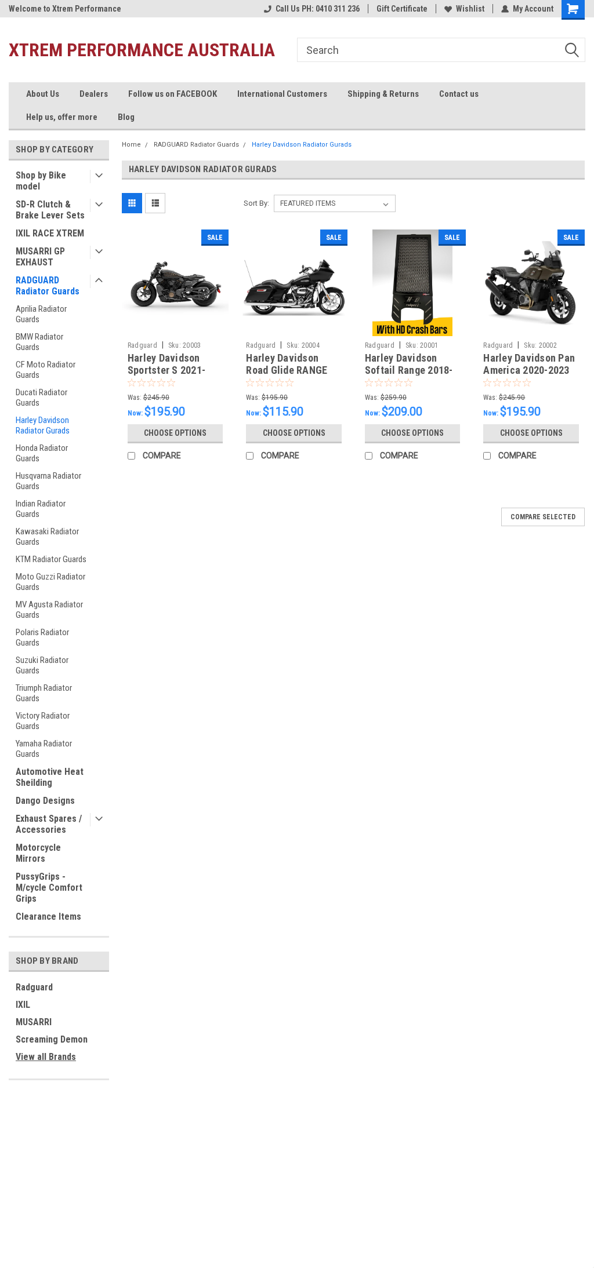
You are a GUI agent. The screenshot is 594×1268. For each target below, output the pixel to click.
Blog (126, 117)
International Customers (282, 94)
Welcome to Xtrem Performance (65, 8)
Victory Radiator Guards (43, 720)
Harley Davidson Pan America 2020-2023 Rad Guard (529, 370)
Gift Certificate (402, 8)
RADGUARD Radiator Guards (47, 286)
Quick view (175, 327)
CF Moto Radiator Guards (45, 369)
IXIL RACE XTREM (50, 233)
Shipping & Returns (383, 94)
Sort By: (256, 203)
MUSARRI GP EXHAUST (40, 257)
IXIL (23, 1004)
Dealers (93, 94)
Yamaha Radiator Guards (44, 748)
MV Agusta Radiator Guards (49, 609)
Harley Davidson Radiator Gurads (43, 425)
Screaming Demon (52, 1039)
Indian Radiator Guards (41, 508)
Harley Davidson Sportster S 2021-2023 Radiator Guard (173, 370)
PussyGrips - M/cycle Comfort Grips (49, 887)
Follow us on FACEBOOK (172, 94)
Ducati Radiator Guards (41, 397)
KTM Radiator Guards (51, 559)
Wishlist (470, 8)
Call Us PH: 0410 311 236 (318, 8)
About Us (42, 94)
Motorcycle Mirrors (38, 853)
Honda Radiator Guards (42, 453)
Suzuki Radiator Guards (42, 665)
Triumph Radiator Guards (44, 693)
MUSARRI (34, 1021)
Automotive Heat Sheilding (50, 777)
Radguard (34, 987)
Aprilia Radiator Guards (41, 314)
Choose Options (175, 433)
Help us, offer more (61, 117)
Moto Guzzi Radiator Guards (50, 581)
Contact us (459, 94)
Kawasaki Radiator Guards (47, 536)
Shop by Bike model (41, 181)
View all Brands (46, 1056)
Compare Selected (542, 517)
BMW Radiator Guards (39, 341)
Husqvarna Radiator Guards (48, 481)
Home (131, 144)
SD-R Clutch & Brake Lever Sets (50, 210)
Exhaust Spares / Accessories (49, 824)
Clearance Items (48, 916)
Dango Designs (45, 800)
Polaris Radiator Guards (42, 637)
